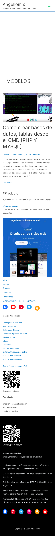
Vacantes (7, 345)
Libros (5, 341)
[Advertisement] (27, 40)
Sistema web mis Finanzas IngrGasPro (19, 301)
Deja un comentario (11, 154)
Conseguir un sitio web (12, 323)
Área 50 (6, 288)
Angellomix (14, 4)
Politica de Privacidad (12, 355)
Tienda (6, 284)
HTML (28, 154)
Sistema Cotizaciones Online (15, 352)
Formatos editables (11, 348)
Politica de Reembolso (12, 359)
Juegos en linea (9, 326)
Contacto (7, 292)
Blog (23, 154)
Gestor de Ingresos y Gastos (15, 334)
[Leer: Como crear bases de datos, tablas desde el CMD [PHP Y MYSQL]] (27, 107)
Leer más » (7, 182)
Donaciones (8, 297)
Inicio (5, 280)
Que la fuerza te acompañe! (15, 366)
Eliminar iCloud (9, 337)
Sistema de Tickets (11, 330)
